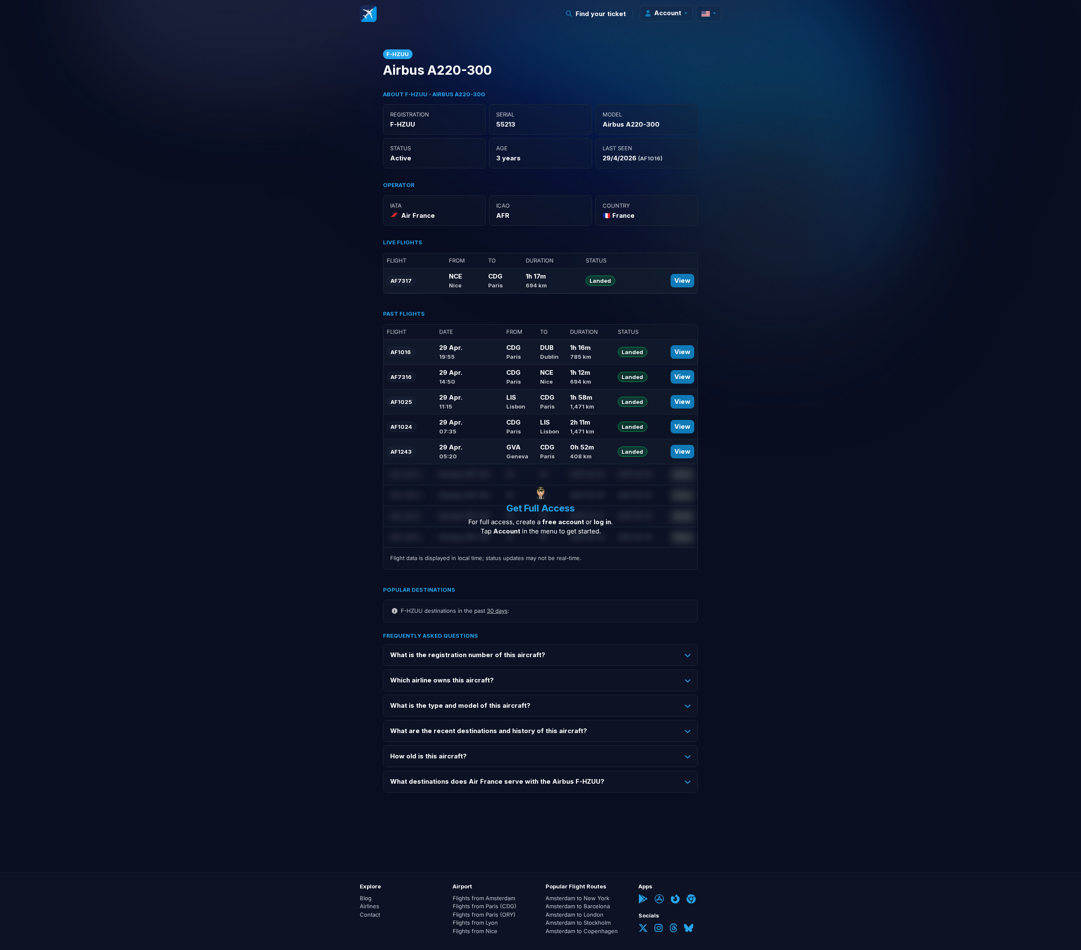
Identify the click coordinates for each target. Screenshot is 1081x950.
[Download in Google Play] (643, 899)
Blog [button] (366, 898)
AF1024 (401, 426)
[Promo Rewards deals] (368, 13)
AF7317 (401, 280)
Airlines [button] (369, 906)
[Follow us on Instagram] (659, 928)
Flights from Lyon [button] (475, 922)
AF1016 (401, 352)
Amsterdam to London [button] (574, 914)
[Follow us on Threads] (673, 928)
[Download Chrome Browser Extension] (691, 899)
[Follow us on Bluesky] (688, 928)
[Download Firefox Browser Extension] (675, 899)
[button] (596, 14)
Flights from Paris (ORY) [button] (484, 914)
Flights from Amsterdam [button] (484, 898)
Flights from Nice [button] (475, 931)
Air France (418, 215)
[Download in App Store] (659, 899)
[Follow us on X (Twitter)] (643, 928)
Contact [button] (370, 914)
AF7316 (401, 377)
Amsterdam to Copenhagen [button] (582, 931)
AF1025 (401, 401)
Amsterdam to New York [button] (577, 898)
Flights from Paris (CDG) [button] (484, 906)
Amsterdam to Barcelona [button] (578, 906)
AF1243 (401, 451)
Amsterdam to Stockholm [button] (578, 922)
